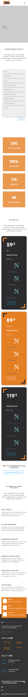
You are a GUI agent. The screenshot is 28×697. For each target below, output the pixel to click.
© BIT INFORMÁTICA (20, 694)
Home (4, 26)
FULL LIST (11, 303)
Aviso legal (7, 642)
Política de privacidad (7, 648)
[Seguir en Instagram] (7, 632)
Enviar (21, 119)
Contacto (19, 648)
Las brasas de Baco (13, 669)
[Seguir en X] (10, 632)
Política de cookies (19, 642)
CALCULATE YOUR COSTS (13, 472)
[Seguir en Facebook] (3, 632)
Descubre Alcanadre (14, 660)
